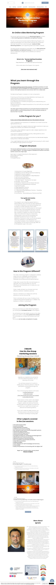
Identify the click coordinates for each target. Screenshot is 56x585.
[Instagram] (10, 576)
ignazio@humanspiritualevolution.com (16, 572)
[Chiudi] (54, 583)
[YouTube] (15, 576)
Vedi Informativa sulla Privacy (30, 583)
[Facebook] (12, 576)
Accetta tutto (51, 583)
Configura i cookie (45, 583)
